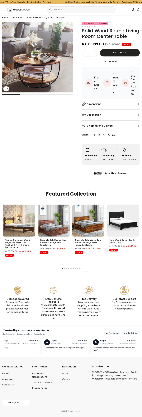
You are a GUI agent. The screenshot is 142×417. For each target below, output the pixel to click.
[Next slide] (86, 269)
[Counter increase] (95, 52)
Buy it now (110, 61)
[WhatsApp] (109, 135)
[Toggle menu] (3, 9)
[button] (81, 10)
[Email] (113, 135)
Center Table (16, 17)
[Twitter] (99, 135)
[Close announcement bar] (139, 2)
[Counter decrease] (84, 52)
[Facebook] (94, 135)
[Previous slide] (56, 269)
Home (5, 17)
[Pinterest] (104, 135)
